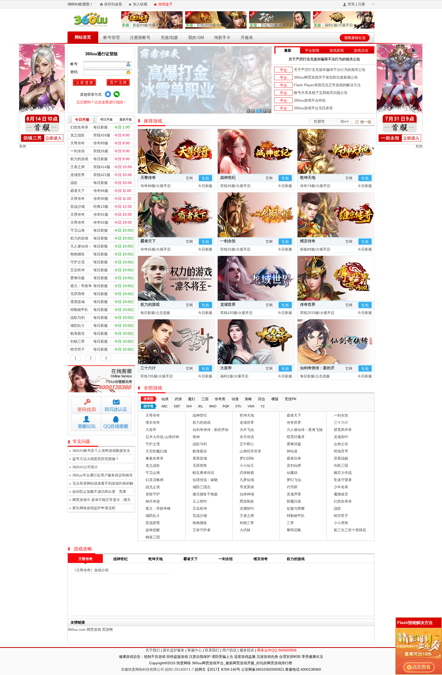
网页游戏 (94, 629)
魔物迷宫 (341, 494)
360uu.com (77, 629)
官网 (189, 178)
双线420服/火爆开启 (235, 313)
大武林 (245, 530)
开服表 (247, 37)
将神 (196, 437)
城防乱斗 (153, 516)
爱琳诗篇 (294, 444)
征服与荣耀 (296, 508)
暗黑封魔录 (296, 437)
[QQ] (108, 94)
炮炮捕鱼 (200, 523)
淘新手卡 (222, 37)
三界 (290, 523)
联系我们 (212, 650)
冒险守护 (153, 494)
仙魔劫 (292, 473)
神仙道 (292, 451)
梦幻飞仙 (294, 480)
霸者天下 (148, 241)
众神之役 (341, 444)
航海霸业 (200, 451)
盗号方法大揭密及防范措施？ (95, 459)
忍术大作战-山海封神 (162, 437)
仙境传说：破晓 (205, 480)
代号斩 (292, 487)
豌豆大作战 (343, 473)
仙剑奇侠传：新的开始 (210, 430)
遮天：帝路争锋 (158, 508)
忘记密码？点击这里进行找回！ (101, 102)
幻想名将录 (343, 501)
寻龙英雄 (247, 487)
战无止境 (153, 487)
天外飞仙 (247, 430)
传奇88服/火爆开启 (155, 186)
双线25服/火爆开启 (234, 249)
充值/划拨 (169, 37)
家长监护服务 (173, 650)
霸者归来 (294, 458)
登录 (351, 4)
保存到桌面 (113, 4)
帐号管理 (111, 37)
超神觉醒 (153, 530)
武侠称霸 (247, 473)
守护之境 (153, 444)
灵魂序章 (294, 494)
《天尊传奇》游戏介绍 (90, 570)
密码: (75, 72)
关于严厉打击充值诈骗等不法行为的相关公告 (324, 59)
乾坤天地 (307, 177)
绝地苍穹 (341, 451)
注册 (361, 4)
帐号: (75, 64)
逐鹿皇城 (200, 458)
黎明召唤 (294, 530)
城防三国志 (202, 487)
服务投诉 (247, 650)
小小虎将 (341, 523)
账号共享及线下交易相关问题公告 (321, 93)
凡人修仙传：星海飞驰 (305, 430)
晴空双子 (341, 516)
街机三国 (341, 465)
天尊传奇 (148, 177)
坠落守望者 (343, 480)
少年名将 (341, 487)
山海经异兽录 (250, 451)
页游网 (107, 629)
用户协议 (229, 650)
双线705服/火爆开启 (271, 25)
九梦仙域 (247, 480)
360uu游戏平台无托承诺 (313, 108)
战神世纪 (228, 177)
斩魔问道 (294, 501)
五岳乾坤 (200, 508)
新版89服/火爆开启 (142, 25)
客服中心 (194, 650)
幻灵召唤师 (154, 480)
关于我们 (153, 650)
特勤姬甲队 (296, 516)
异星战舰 (341, 458)
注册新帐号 (140, 37)
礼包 (205, 178)
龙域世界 (228, 304)
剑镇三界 (247, 523)
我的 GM (196, 37)
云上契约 (200, 501)
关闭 (22, 146)
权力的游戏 (150, 304)
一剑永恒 (228, 241)
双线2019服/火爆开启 (208, 25)
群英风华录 (343, 430)
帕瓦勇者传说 (203, 473)
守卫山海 (153, 473)
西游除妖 (247, 501)
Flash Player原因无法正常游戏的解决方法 (327, 85)
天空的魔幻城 (156, 451)
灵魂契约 (341, 437)
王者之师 (247, 516)
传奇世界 (307, 304)
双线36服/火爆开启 (234, 186)
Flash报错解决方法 (415, 622)
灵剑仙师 (294, 465)
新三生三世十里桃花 (350, 530)
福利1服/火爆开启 (333, 25)
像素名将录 (154, 458)
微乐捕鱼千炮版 (205, 494)
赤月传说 (247, 437)
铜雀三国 (153, 537)
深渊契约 (247, 508)
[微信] (117, 94)
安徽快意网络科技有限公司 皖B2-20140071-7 (157, 669)
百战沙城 (200, 516)
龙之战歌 (153, 465)
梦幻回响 (247, 458)
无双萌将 (200, 465)
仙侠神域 (247, 494)
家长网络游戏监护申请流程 (93, 508)
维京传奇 (307, 241)
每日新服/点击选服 (154, 313)
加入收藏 (140, 4)
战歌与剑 (200, 444)
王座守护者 (202, 530)
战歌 (337, 508)
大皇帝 (226, 368)
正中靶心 (247, 444)
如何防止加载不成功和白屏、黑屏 (99, 491)
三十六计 (148, 368)
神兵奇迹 (153, 501)
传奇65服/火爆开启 (155, 249)
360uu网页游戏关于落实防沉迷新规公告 (326, 77)
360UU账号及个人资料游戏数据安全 (101, 451)
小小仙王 (247, 465)
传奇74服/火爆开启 (314, 186)
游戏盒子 (165, 4)
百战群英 (153, 523)
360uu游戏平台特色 (310, 100)
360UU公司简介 (85, 467)
